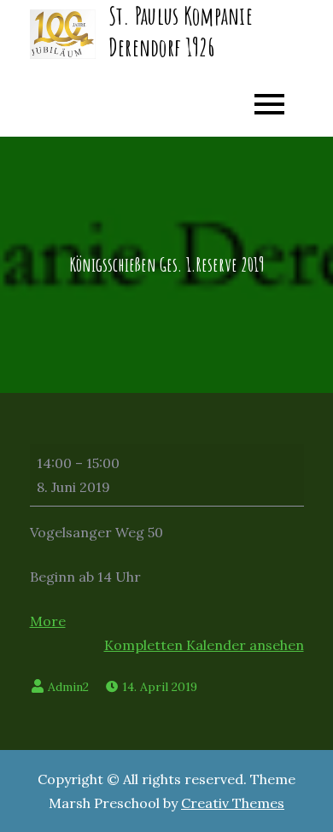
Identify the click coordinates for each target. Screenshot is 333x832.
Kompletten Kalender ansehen (204, 644)
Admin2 (68, 686)
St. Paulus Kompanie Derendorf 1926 (180, 31)
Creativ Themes (232, 802)
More (48, 621)
